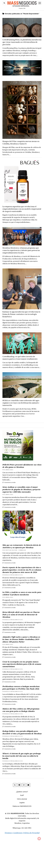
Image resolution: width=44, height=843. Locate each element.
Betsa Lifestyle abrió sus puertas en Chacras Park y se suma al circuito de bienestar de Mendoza (21, 614)
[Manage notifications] (39, 838)
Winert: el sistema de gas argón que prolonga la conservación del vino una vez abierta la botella (21, 755)
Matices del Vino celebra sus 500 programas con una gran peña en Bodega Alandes (20, 710)
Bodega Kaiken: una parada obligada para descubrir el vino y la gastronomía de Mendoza (22, 732)
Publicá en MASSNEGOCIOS (22, 806)
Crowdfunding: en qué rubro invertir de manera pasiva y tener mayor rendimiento (19, 357)
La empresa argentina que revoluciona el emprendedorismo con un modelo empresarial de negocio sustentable (21, 208)
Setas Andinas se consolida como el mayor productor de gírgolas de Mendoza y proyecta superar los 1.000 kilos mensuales (21, 489)
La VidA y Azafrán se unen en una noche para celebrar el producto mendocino (21, 593)
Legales (22, 802)
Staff (22, 795)
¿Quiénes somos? (22, 792)
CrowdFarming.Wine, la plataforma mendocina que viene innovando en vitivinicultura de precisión (21, 42)
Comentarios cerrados (10, 482)
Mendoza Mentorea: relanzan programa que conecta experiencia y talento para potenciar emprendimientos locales (21, 250)
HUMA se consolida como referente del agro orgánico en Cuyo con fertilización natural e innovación (20, 402)
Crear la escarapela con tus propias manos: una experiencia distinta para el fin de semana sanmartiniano (21, 664)
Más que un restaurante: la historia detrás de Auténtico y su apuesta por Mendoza (21, 546)
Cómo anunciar (22, 799)
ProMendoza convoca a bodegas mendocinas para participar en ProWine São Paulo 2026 (21, 687)
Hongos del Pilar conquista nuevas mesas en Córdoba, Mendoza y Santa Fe (20, 142)
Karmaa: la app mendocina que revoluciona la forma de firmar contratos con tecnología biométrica (21, 314)
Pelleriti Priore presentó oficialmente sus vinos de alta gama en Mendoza (21, 465)
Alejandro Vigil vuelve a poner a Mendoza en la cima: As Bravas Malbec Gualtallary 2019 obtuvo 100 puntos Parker (21, 639)
